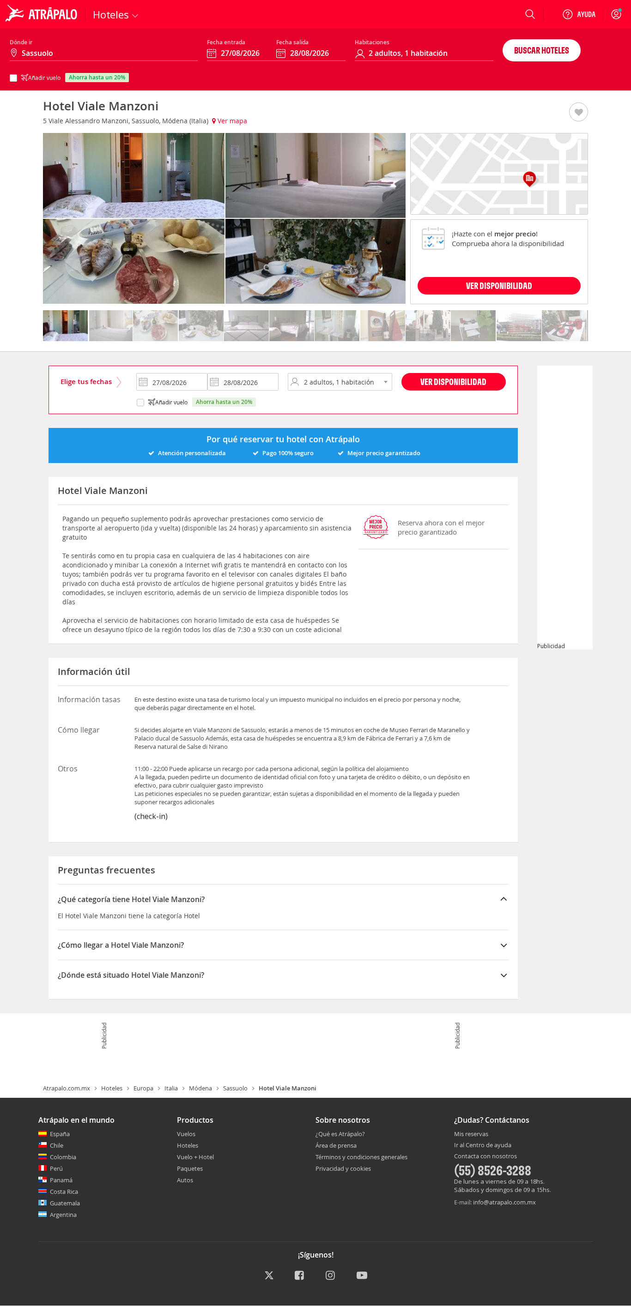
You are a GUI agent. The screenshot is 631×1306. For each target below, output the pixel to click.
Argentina (63, 1214)
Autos (185, 1180)
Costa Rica (64, 1191)
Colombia (63, 1157)
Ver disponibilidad (453, 381)
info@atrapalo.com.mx (504, 1202)
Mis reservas (471, 1134)
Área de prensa (336, 1145)
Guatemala (65, 1203)
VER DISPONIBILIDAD (499, 285)
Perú (56, 1168)
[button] (578, 113)
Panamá (61, 1180)
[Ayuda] (578, 14)
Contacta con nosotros (485, 1156)
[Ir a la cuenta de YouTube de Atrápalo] (362, 1275)
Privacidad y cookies (343, 1168)
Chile (56, 1145)
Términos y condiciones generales (361, 1157)
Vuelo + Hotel (195, 1157)
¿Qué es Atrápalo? (340, 1134)
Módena (200, 1088)
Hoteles (111, 1088)
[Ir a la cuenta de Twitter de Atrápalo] (269, 1275)
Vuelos (186, 1134)
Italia (171, 1088)
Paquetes (190, 1168)
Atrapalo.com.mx (66, 1088)
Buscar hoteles (541, 50)
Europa (143, 1088)
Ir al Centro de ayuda (482, 1145)
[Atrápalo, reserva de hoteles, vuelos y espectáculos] (42, 14)
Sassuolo (235, 1088)
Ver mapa (231, 120)
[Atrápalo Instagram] (331, 1275)
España (60, 1134)
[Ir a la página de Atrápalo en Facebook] (300, 1275)
